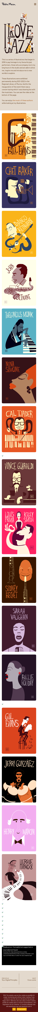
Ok (14, 1009)
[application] (19, 955)
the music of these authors (23, 100)
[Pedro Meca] (9, 4)
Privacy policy (22, 1009)
